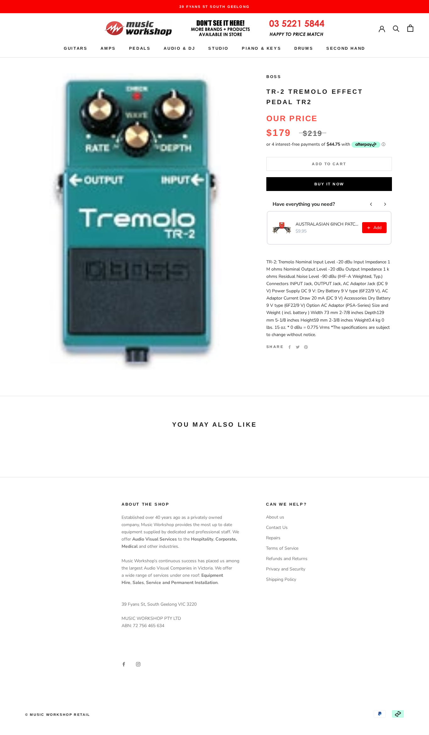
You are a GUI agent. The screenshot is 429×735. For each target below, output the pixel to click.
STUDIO (218, 48)
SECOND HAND (345, 48)
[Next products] (385, 204)
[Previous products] (371, 204)
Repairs (273, 538)
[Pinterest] (306, 347)
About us (275, 517)
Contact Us (277, 527)
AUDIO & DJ (179, 48)
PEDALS (140, 48)
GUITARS (75, 48)
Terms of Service (282, 548)
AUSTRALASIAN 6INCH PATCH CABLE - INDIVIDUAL (327, 224)
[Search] (396, 28)
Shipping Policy (281, 579)
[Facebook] (289, 347)
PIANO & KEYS (261, 48)
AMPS (108, 48)
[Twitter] (298, 347)
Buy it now (329, 184)
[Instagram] (138, 663)
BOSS (273, 76)
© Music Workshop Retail (57, 714)
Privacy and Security (285, 569)
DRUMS (303, 48)
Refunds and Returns (286, 559)
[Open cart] (410, 28)
